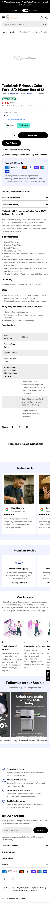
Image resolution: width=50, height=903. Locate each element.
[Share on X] (20, 427)
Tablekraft (13, 93)
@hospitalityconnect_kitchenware (27, 740)
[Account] (41, 17)
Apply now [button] (23, 125)
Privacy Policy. (7, 840)
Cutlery (13, 32)
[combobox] (25, 24)
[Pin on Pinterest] (27, 427)
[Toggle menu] (3, 17)
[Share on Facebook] (12, 427)
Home (4, 32)
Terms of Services (34, 837)
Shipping (16, 106)
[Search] (44, 24)
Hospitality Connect (16, 898)
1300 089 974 (26, 5)
